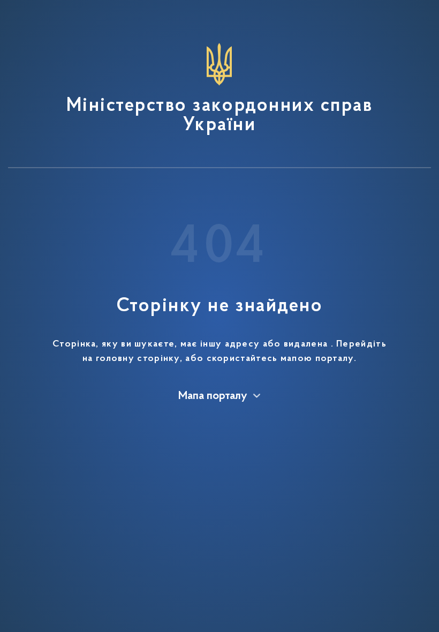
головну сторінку (138, 359)
